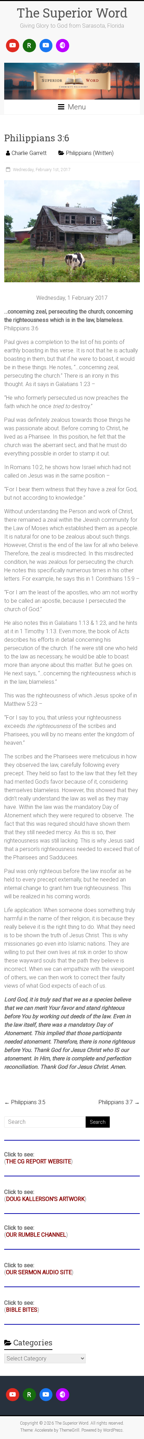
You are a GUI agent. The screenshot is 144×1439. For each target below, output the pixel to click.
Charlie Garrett (29, 153)
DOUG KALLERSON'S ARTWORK (45, 1199)
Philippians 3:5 (24, 1102)
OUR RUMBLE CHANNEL (36, 1234)
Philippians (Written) (90, 153)
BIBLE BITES (21, 1309)
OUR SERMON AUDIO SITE (39, 1272)
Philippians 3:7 (119, 1102)
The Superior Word (72, 12)
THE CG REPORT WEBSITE (38, 1161)
